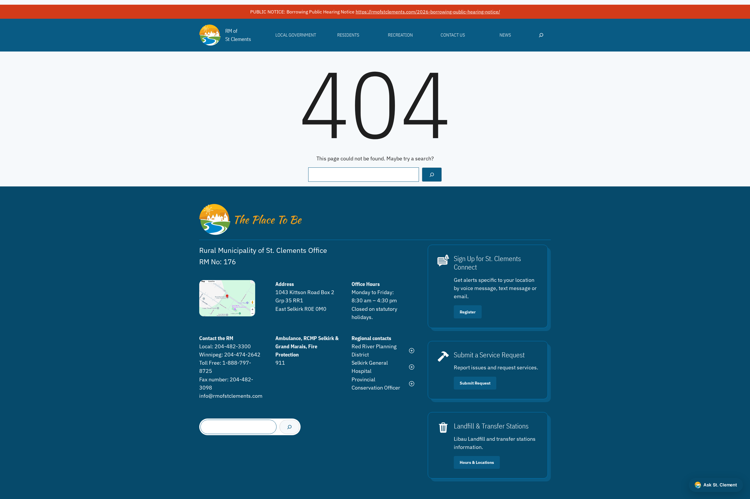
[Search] (432, 174)
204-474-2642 (242, 354)
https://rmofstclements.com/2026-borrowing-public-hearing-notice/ (428, 12)
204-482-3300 (232, 346)
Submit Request (475, 383)
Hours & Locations (477, 462)
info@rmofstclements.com (230, 395)
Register (468, 312)
